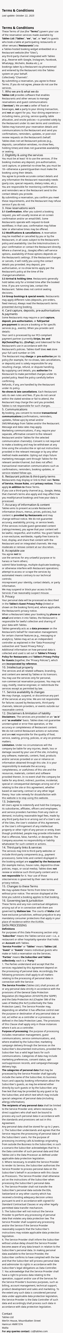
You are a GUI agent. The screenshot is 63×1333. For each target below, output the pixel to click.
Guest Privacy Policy (31, 603)
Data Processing (46, 642)
